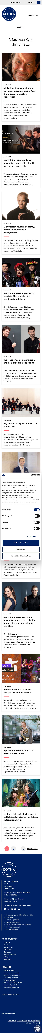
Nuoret (6, 945)
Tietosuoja (36, 1023)
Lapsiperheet (8, 947)
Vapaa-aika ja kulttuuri (11, 987)
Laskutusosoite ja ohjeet (10, 994)
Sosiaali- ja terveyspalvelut (13, 982)
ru (32, 2)
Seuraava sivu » (32, 849)
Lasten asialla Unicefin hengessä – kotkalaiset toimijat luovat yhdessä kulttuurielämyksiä (21, 817)
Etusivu (20, 27)
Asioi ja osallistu (9, 970)
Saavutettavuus (22, 1021)
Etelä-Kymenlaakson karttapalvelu (18, 925)
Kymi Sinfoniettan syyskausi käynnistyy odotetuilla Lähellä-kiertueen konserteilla (19, 163)
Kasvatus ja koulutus (11, 978)
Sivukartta (31, 1021)
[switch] (37, 516)
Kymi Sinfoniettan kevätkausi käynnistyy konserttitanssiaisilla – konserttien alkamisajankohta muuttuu (20, 621)
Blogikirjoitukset (12, 929)
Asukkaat (7, 942)
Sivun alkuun (12, 1021)
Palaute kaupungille (13, 922)
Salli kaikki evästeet (21, 543)
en (29, 2)
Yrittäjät (6, 957)
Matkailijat (7, 959)
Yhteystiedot (15, 3)
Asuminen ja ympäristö (12, 973)
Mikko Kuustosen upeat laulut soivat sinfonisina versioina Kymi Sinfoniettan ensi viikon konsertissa (19, 92)
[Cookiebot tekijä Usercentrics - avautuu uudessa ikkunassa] (31, 475)
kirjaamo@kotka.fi (17, 899)
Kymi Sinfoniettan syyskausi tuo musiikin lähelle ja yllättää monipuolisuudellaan (19, 296)
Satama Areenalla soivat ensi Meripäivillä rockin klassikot (18, 691)
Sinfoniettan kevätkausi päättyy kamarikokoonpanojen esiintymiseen (19, 229)
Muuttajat (7, 952)
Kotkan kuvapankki (13, 927)
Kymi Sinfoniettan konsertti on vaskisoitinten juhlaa (19, 752)
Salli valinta (21, 549)
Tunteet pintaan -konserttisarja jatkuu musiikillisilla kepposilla (19, 361)
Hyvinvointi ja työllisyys (12, 975)
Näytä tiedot (31, 536)
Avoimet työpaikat (12, 920)
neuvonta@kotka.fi (23, 892)
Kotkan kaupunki (9, 980)
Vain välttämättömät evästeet (21, 556)
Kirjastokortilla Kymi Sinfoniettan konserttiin (20, 425)
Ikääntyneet (8, 950)
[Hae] (38, 2)
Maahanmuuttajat (10, 954)
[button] (37, 1028)
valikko (31, 15)
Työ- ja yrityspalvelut (11, 985)
